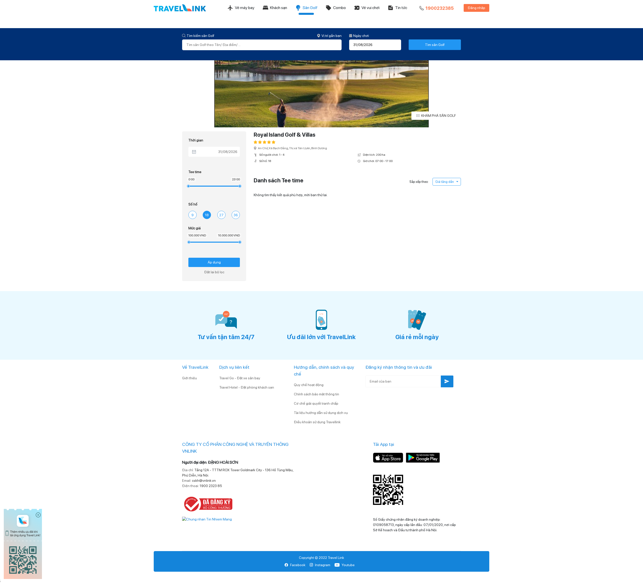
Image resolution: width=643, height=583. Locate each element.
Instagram (322, 565)
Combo (339, 7)
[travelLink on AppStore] (388, 457)
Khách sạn (278, 7)
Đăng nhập (476, 8)
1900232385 (439, 8)
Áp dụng (214, 262)
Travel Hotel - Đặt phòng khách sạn (246, 387)
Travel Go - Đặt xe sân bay (239, 378)
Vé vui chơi (370, 7)
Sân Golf (310, 7)
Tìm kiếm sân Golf (200, 36)
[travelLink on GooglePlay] (423, 457)
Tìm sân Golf (435, 45)
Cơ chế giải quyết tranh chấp (316, 403)
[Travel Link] (180, 7)
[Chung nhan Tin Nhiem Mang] (207, 519)
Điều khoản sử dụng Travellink (317, 422)
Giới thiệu (189, 378)
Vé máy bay (244, 7)
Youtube (348, 565)
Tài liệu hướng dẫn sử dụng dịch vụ (321, 413)
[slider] (188, 185)
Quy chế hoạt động (309, 385)
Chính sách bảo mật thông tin (316, 394)
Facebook (297, 565)
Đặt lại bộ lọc (214, 272)
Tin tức (401, 7)
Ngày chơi (361, 36)
